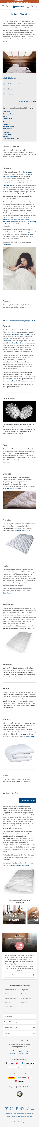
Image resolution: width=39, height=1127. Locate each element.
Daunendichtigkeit (9, 114)
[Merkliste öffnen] (32, 6)
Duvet (5, 116)
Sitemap (29, 1116)
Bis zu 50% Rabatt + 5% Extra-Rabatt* (18, 2)
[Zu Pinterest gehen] (22, 1109)
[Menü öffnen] (3, 6)
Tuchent (6, 136)
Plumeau (6, 132)
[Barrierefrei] (28, 6)
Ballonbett (6, 112)
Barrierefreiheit (22, 1116)
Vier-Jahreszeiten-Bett (11, 139)
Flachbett (6, 124)
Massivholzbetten (26, 994)
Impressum (9, 1113)
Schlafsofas (9, 1006)
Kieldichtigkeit (8, 128)
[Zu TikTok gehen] (27, 1109)
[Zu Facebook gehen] (16, 1109)
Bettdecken (7, 244)
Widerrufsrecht (29, 1113)
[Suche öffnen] (7, 6)
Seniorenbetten (25, 998)
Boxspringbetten (10, 998)
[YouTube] (32, 1109)
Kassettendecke (8, 126)
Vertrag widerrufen (12, 1116)
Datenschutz (20, 1113)
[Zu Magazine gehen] (6, 1109)
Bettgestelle (24, 990)
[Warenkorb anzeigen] (36, 6)
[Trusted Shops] (20, 1094)
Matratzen (8, 1002)
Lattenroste (24, 1002)
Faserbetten (7, 122)
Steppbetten (7, 134)
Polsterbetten (9, 994)
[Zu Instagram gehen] (11, 1109)
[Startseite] (19, 6)
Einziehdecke (7, 118)
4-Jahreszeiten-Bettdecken (20, 865)
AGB (15, 1113)
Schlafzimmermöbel (12, 990)
